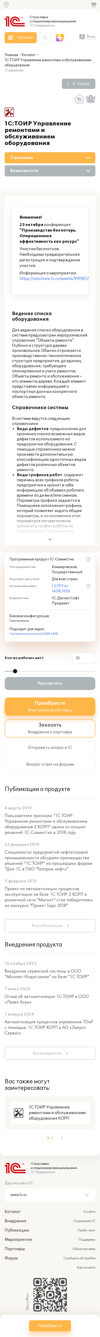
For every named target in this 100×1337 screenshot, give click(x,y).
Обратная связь (83, 1249)
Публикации (17, 1230)
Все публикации (47, 925)
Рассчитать (50, 683)
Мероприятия (18, 1239)
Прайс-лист (86, 1230)
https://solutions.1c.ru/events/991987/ (54, 278)
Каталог (29, 55)
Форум (11, 1258)
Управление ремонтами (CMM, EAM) (33, 633)
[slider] (15, 671)
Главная (11, 55)
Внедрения (15, 1221)
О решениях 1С (84, 1221)
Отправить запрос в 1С (50, 747)
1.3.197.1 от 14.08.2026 (61, 588)
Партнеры (15, 1249)
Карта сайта (86, 1268)
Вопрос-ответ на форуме (50, 764)
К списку (81, 83)
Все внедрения (47, 1053)
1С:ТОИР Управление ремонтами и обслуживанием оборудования (48, 62)
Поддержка (86, 1240)
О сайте (89, 1212)
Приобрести (50, 1326)
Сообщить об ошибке (79, 1258)
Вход (91, 37)
